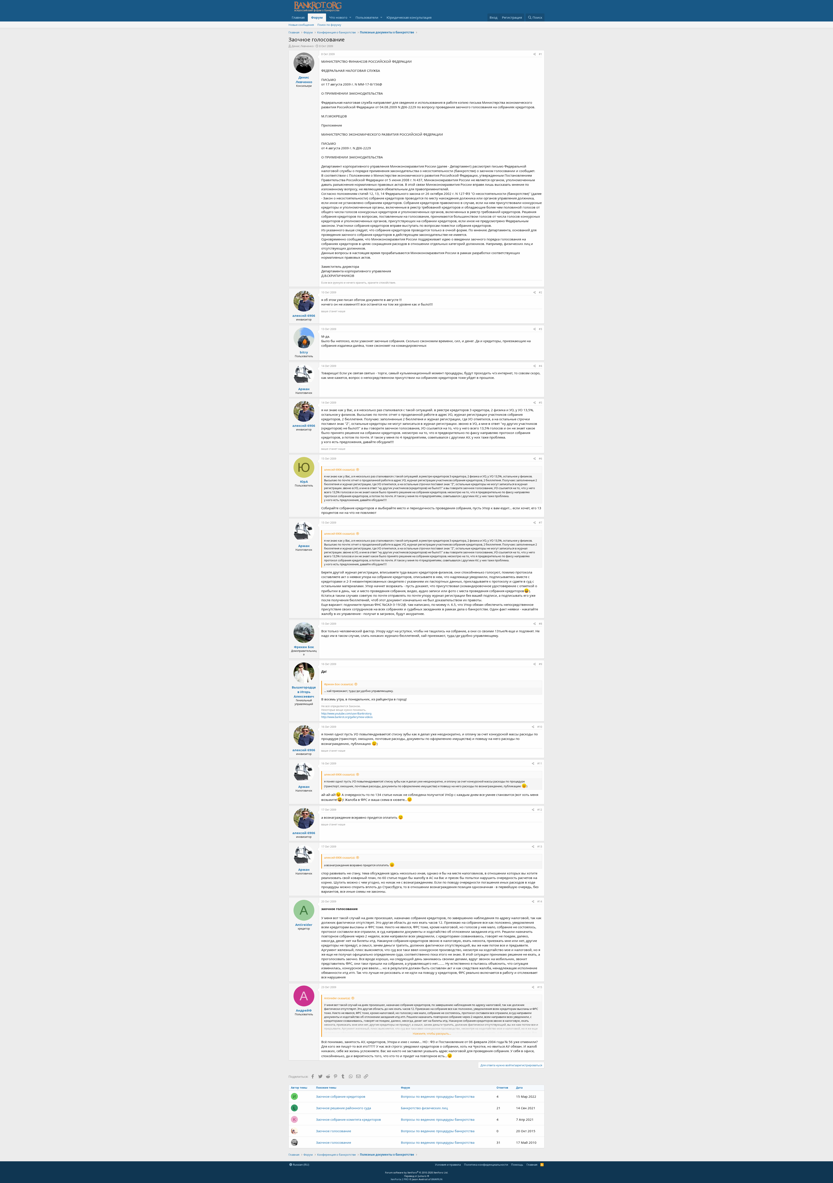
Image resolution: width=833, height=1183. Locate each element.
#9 (540, 664)
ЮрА (304, 481)
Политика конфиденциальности (486, 1165)
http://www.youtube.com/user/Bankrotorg (346, 713)
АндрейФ (304, 1010)
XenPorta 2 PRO (400, 1179)
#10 (539, 727)
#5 (540, 402)
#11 (539, 763)
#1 (540, 54)
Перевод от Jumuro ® (416, 1176)
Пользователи (367, 17)
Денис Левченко (303, 46)
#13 (539, 846)
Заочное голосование (333, 1131)
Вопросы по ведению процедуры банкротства (437, 1096)
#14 (539, 901)
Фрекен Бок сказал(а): (338, 684)
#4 (540, 366)
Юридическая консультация (409, 17)
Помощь (517, 1165)
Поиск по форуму (329, 25)
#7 (540, 522)
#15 (539, 987)
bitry (304, 352)
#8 (540, 624)
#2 (540, 292)
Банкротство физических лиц (424, 1108)
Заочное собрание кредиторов (340, 1096)
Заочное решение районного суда (343, 1108)
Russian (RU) (300, 1165)
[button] (350, 17)
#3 (540, 329)
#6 (540, 458)
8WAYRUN (436, 1179)
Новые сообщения (301, 25)
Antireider (303, 924)
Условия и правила (448, 1165)
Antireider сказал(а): (337, 998)
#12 (539, 810)
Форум (317, 17)
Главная (298, 17)
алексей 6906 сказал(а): (339, 470)
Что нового (338, 17)
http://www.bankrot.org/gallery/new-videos (347, 717)
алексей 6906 (303, 315)
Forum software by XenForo (416, 1172)
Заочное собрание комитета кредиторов (348, 1119)
